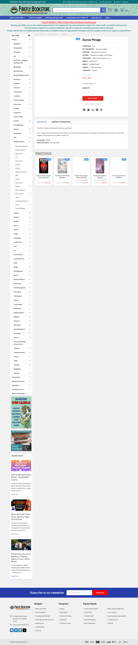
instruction (19, 183)
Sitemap (38, 630)
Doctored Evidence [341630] (100, 177)
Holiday (16, 221)
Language (17, 238)
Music (16, 275)
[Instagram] (16, 630)
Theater (17, 348)
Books (14, 39)
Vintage (16, 365)
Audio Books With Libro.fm (77, 18)
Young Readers (20, 208)
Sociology (17, 333)
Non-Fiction (19, 194)
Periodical (17, 292)
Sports (16, 337)
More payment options (93, 104)
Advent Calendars (18, 393)
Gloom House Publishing (116, 609)
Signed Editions (19, 329)
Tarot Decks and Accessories (20, 343)
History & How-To (21, 172)
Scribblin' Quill (88, 616)
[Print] (93, 110)
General (17, 164)
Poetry (16, 300)
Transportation (19, 352)
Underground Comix (21, 201)
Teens (17, 197)
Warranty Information (61, 122)
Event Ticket (18, 117)
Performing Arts (19, 288)
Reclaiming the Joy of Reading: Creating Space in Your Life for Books (21, 558)
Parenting (17, 283)
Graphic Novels (19, 141)
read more (14, 494)
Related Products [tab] (43, 152)
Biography (17, 67)
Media (16, 267)
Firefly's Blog (39, 627)
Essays (16, 108)
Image (17, 179)
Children (17, 83)
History (17, 168)
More (107, 18)
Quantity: (86, 88)
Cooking (16, 96)
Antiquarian (18, 48)
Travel (16, 356)
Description (42, 122)
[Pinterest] (101, 110)
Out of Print (88, 612)
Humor (16, 230)
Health (16, 213)
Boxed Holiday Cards (21, 75)
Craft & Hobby (19, 100)
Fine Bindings (18, 125)
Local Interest (19, 259)
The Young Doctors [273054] (118, 177)
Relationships (19, 312)
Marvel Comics (20, 190)
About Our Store (16, 18)
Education (17, 104)
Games (16, 129)
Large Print (18, 242)
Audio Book (16, 377)
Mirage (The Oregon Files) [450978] (81, 177)
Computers (18, 92)
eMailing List (96, 18)
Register (125, 2)
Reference (17, 308)
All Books (17, 44)
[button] (21, 412)
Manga (17, 186)
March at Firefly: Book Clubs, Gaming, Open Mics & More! (20, 516)
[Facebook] (84, 110)
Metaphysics (18, 271)
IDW (16, 175)
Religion (16, 317)
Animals (17, 373)
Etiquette (17, 112)
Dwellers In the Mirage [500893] (62, 177)
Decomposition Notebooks (117, 616)
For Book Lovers (17, 389)
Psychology (18, 304)
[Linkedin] (97, 110)
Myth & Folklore (19, 279)
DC (16, 157)
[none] (58, 67)
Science (17, 321)
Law (15, 246)
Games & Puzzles (18, 381)
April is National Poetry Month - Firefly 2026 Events (21, 477)
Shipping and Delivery (54, 18)
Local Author (18, 254)
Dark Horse (19, 154)
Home (16, 225)
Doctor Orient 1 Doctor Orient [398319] (43, 177)
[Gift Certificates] (116, 10)
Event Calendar (35, 18)
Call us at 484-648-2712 (20, 625)
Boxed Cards (18, 71)
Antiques (17, 52)
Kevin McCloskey (90, 620)
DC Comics (19, 161)
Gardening (17, 133)
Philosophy (18, 296)
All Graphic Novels (21, 146)
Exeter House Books (91, 609)
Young (17, 205)
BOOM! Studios (20, 150)
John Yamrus (112, 612)
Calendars (15, 385)
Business (17, 79)
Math (15, 263)
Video (16, 361)
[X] (24, 630)
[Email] (88, 110)
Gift (15, 137)
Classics (17, 88)
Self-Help (17, 325)
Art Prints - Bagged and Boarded (21, 61)
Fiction (16, 121)
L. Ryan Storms (113, 620)
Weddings (17, 369)
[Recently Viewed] (110, 10)
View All (110, 623)
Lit (15, 250)
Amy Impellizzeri (89, 623)
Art (15, 56)
